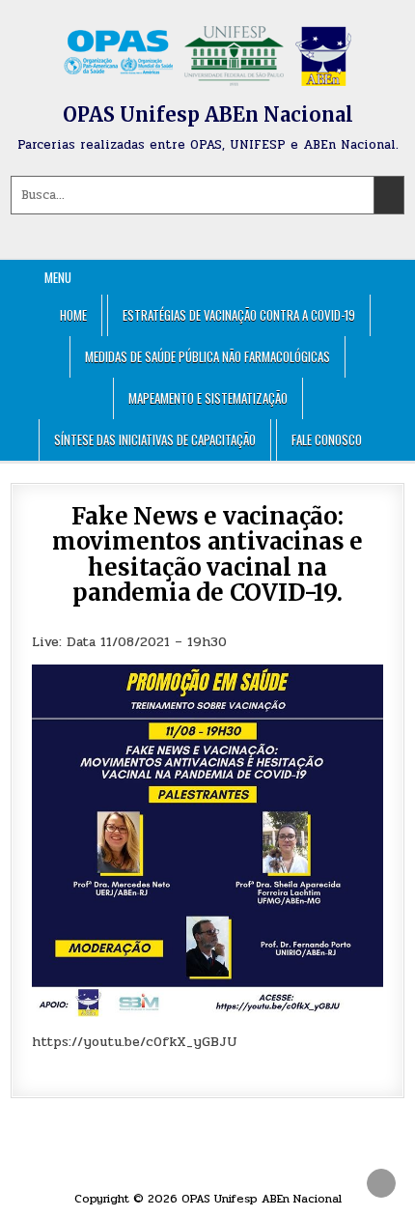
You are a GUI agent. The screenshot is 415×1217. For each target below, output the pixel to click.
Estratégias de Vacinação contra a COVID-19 (239, 315)
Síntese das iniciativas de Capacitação (155, 439)
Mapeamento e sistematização (208, 398)
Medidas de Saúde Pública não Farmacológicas (207, 356)
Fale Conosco (326, 439)
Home (73, 315)
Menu (57, 277)
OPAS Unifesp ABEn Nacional (208, 114)
